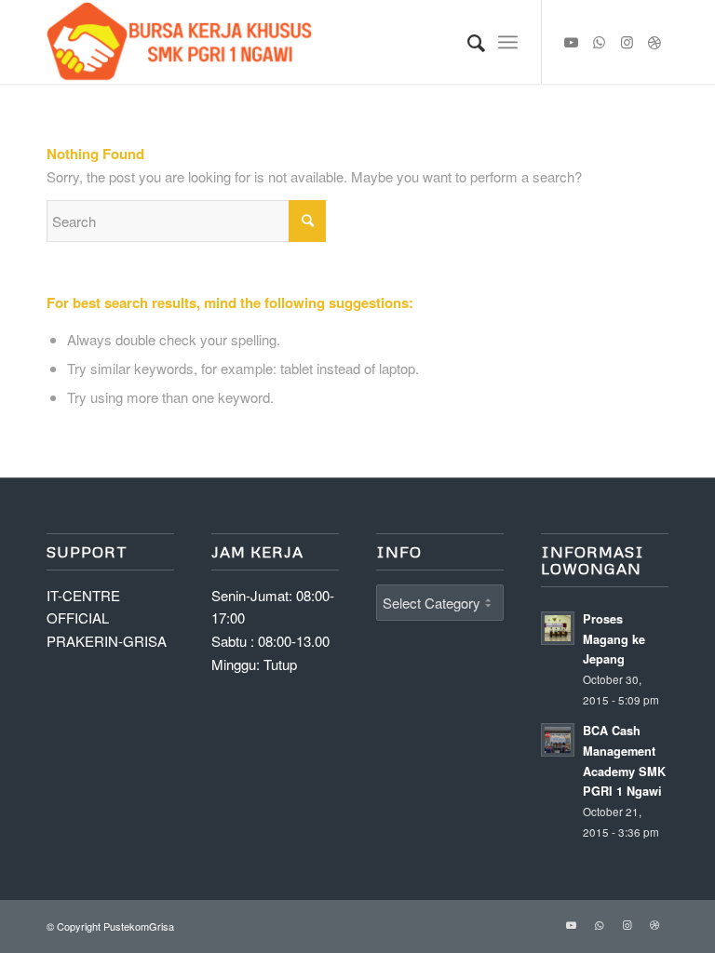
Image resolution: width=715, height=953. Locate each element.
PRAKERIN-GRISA (107, 641)
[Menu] (508, 42)
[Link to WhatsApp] (599, 42)
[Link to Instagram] (627, 42)
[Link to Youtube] (571, 42)
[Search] (467, 42)
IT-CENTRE (83, 595)
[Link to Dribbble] (654, 42)
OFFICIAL (78, 617)
